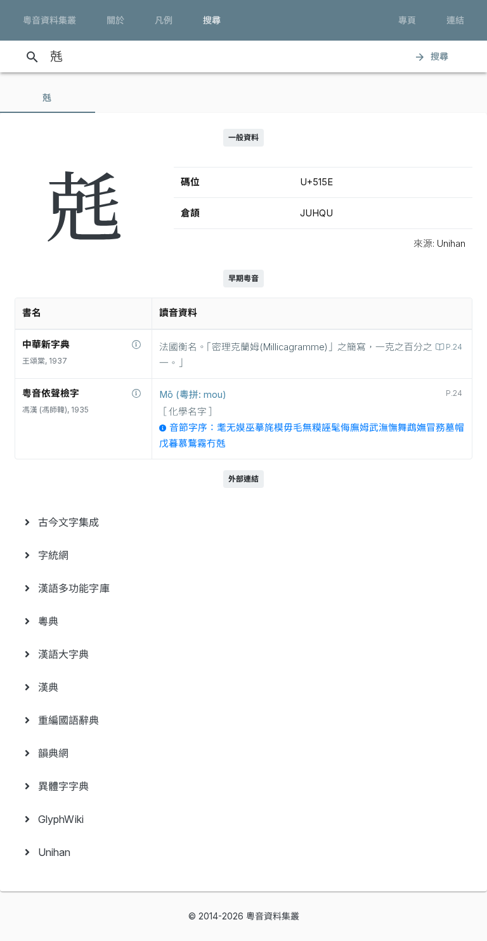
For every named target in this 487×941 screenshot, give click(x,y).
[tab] (47, 97)
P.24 (454, 347)
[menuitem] (243, 522)
